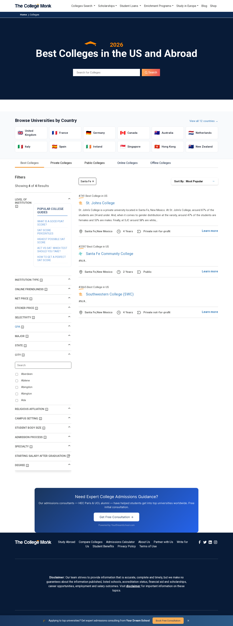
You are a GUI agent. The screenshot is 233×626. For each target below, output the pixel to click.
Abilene (25, 380)
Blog (204, 6)
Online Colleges (127, 163)
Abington (26, 393)
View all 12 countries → (203, 121)
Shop (213, 6)
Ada (23, 400)
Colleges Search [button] (82, 6)
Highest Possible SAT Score (51, 241)
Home (23, 14)
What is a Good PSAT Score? (50, 223)
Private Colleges (61, 163)
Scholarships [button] (106, 6)
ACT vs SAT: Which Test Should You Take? (52, 250)
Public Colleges (94, 163)
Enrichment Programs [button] (157, 6)
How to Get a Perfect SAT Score (51, 258)
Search (152, 72)
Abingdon (26, 387)
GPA (17, 326)
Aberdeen (27, 374)
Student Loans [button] (129, 6)
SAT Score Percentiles (45, 232)
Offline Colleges (160, 163)
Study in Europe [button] (186, 6)
